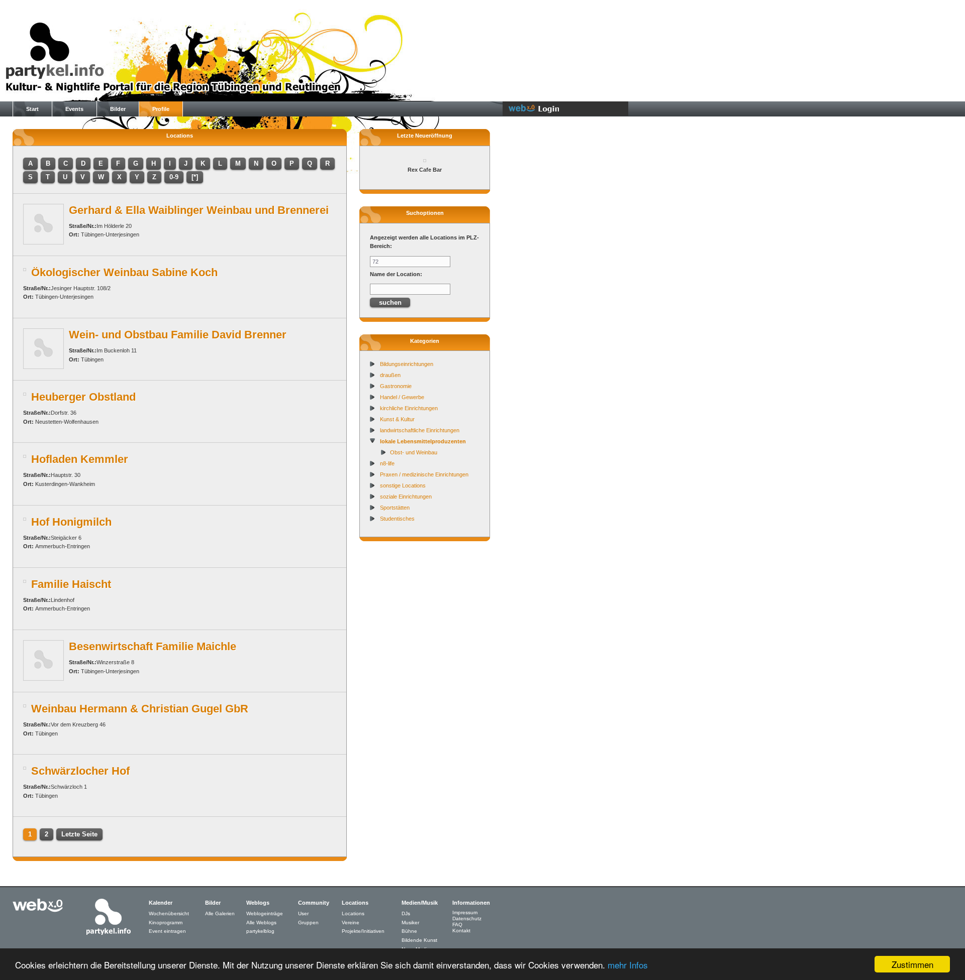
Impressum (464, 912)
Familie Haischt (71, 584)
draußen (390, 375)
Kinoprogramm (165, 922)
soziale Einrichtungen (406, 497)
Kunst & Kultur (397, 419)
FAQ (457, 924)
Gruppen (308, 922)
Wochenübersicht (169, 913)
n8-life (387, 463)
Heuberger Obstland (83, 397)
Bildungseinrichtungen (406, 364)
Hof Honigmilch (71, 522)
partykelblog (260, 931)
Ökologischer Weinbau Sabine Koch (124, 272)
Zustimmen (912, 964)
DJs (406, 913)
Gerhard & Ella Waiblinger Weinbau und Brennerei (199, 210)
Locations (353, 913)
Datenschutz (466, 918)
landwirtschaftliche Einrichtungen (419, 430)
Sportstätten (395, 508)
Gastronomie (396, 386)
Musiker (410, 922)
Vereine (350, 922)
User (303, 913)
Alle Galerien (220, 913)
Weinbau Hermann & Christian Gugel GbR (139, 708)
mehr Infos (628, 964)
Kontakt (461, 930)
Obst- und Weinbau (413, 452)
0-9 (173, 177)
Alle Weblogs (261, 922)
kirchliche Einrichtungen (409, 408)
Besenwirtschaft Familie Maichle (152, 646)
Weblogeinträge (264, 913)
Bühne (409, 931)
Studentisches (397, 519)
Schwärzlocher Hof (80, 771)
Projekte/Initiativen (363, 931)
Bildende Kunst (419, 940)
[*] (194, 177)
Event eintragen (167, 931)
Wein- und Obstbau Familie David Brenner (177, 334)
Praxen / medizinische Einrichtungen (424, 474)
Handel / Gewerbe (402, 397)
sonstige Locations (403, 485)
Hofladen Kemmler (79, 459)
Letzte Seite (79, 834)
